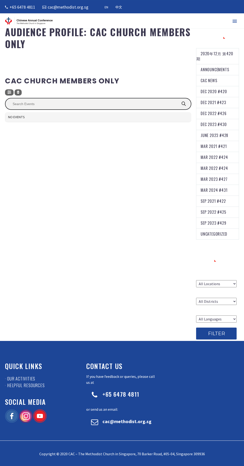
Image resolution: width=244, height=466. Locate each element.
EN (106, 7)
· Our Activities (20, 378)
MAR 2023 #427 (214, 179)
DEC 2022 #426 (213, 113)
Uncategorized (214, 234)
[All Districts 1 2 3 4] (216, 301)
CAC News (209, 80)
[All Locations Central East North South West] (216, 283)
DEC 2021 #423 (213, 102)
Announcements (215, 69)
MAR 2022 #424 (214, 157)
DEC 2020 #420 (214, 91)
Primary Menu (234, 21)
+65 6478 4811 (22, 7)
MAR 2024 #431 (214, 190)
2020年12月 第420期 (214, 56)
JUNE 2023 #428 (214, 135)
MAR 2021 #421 (214, 146)
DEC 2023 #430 (214, 124)
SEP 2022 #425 (213, 212)
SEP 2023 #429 (213, 223)
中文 (118, 7)
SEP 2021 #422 (213, 201)
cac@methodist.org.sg (68, 7)
